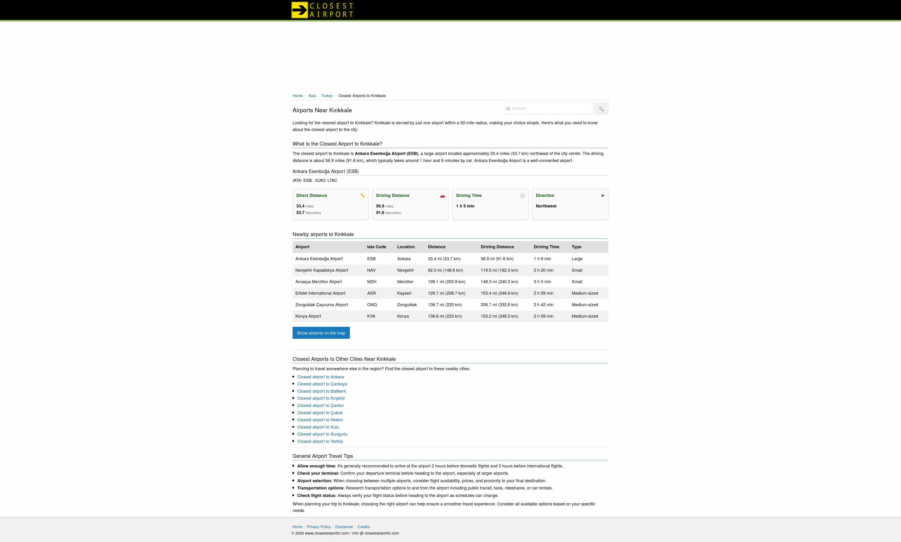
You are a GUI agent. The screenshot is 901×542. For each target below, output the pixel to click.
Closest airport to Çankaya (322, 383)
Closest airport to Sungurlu (322, 434)
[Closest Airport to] (450, 10)
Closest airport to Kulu (318, 427)
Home (298, 95)
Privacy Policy (319, 526)
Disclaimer (344, 526)
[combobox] (549, 108)
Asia (312, 95)
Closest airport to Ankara (320, 376)
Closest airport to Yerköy (320, 441)
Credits (364, 526)
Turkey (327, 95)
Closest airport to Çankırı (320, 405)
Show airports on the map (321, 333)
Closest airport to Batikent (321, 391)
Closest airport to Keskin (320, 419)
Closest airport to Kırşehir (321, 398)
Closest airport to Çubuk (320, 412)
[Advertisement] (450, 56)
